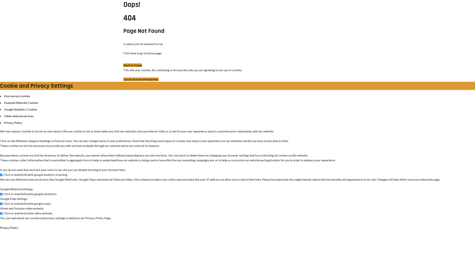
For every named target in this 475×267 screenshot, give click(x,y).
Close (127, 79)
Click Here (137, 79)
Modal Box (151, 79)
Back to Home (132, 65)
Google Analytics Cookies (20, 109)
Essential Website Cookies (21, 102)
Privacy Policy (13, 122)
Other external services (19, 116)
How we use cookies (17, 96)
